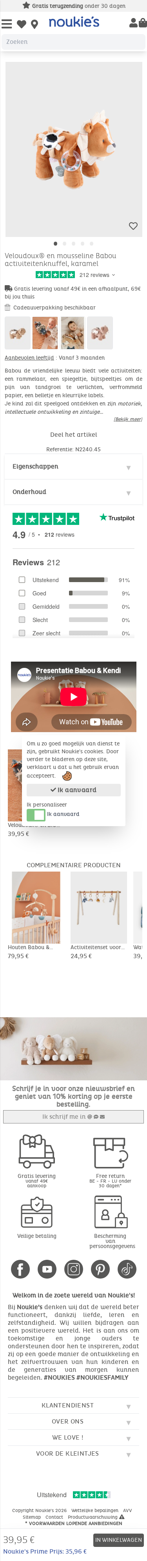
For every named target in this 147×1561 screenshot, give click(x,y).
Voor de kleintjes (67, 1453)
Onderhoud (29, 492)
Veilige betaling (36, 1236)
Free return (110, 1180)
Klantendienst (68, 1405)
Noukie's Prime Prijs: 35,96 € (45, 1551)
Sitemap (32, 1517)
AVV (128, 1510)
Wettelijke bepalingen (95, 1510)
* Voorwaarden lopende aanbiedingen (73, 1523)
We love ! (67, 1437)
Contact (55, 1517)
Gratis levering (37, 1180)
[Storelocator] (34, 25)
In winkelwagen (118, 1540)
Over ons (67, 1421)
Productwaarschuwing (93, 1517)
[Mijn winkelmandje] (143, 23)
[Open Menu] (7, 24)
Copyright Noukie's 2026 (40, 1510)
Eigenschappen (35, 466)
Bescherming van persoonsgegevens (112, 1241)
